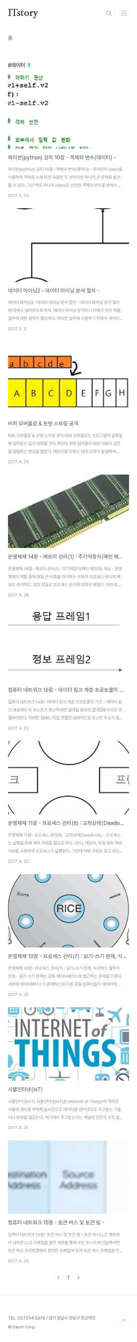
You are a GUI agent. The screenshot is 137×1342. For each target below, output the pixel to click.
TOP (123, 1320)
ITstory (23, 13)
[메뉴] (124, 13)
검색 (109, 13)
